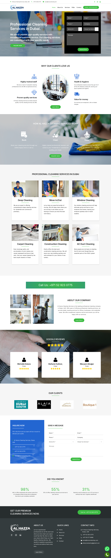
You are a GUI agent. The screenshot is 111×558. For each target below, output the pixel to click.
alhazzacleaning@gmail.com (91, 543)
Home (60, 529)
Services (61, 535)
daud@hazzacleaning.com (22, 456)
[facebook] (11, 535)
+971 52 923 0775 (19, 447)
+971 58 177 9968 (88, 537)
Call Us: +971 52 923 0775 (55, 285)
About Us (61, 532)
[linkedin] (20, 535)
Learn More (55, 107)
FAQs (60, 538)
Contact (61, 541)
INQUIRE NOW (18, 45)
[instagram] (16, 535)
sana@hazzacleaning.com (90, 540)
